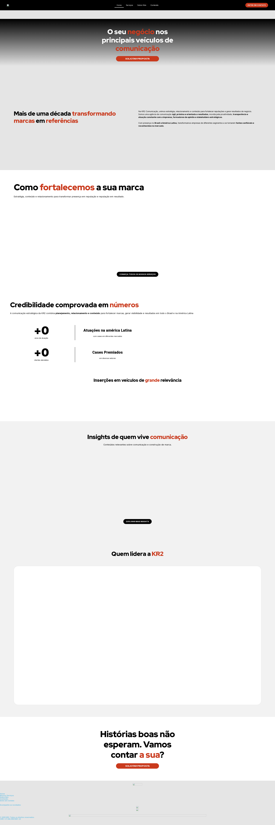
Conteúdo (154, 5)
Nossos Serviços (7, 796)
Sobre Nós (141, 5)
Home (119, 5)
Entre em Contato (7, 801)
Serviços (129, 5)
